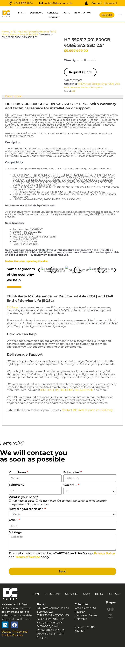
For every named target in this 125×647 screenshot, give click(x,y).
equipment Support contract (30, 504)
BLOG (99, 594)
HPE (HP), (53, 389)
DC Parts (12, 307)
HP (73, 91)
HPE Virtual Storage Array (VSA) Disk (29, 33)
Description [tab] (13, 96)
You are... (70, 485)
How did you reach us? (26, 509)
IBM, (43, 389)
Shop (86, 594)
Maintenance (47, 500)
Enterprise (71, 472)
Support (97, 3)
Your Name (18, 472)
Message (15, 532)
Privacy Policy (104, 553)
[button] (120, 15)
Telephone (16, 485)
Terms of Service (27, 557)
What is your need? (23, 497)
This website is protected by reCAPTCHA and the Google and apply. (62, 555)
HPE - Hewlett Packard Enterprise (30, 31)
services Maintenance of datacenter (83, 500)
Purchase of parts (23, 500)
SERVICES (52, 12)
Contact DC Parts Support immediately (87, 410)
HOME (35, 594)
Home (5, 31)
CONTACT (54, 17)
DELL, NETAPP (83, 389)
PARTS (66, 12)
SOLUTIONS (36, 12)
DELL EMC (66, 389)
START (21, 12)
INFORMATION (82, 12)
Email (13, 520)
